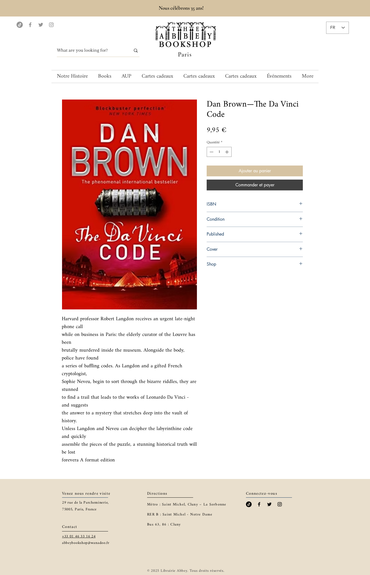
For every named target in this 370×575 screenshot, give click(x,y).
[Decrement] (210, 152)
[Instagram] (51, 25)
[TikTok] (20, 25)
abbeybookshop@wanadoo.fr (85, 543)
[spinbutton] (219, 152)
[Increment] (227, 152)
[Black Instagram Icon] (280, 504)
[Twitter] (41, 25)
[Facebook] (30, 25)
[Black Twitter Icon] (269, 504)
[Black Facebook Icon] (259, 504)
